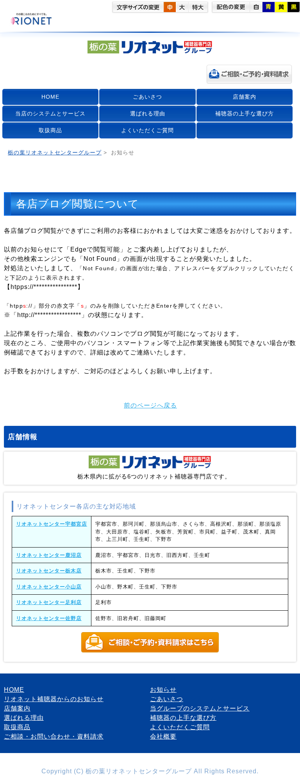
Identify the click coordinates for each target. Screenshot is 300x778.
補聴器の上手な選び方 (244, 113)
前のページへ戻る (150, 405)
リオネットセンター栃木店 (49, 571)
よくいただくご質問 (147, 130)
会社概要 (163, 736)
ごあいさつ (147, 97)
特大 (198, 7)
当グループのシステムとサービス (200, 708)
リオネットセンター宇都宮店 (51, 524)
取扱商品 (50, 130)
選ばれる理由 (147, 113)
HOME (50, 97)
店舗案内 (244, 97)
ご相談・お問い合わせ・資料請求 (54, 736)
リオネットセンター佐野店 (49, 618)
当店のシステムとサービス (50, 113)
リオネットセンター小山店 (49, 587)
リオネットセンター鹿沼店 (49, 555)
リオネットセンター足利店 (49, 602)
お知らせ (163, 689)
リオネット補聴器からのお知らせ (54, 699)
